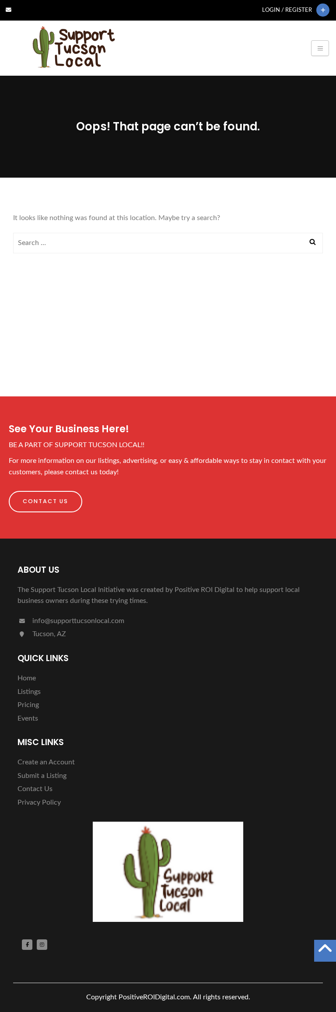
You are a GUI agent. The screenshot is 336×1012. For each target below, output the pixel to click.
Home (27, 678)
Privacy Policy (39, 802)
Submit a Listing (42, 775)
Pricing (28, 704)
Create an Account (46, 762)
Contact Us (45, 501)
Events (28, 718)
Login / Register (287, 10)
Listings (29, 691)
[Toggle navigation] (320, 48)
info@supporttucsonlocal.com (77, 620)
